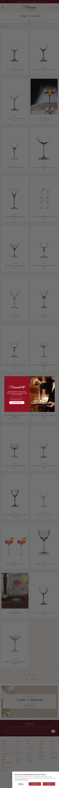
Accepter (35, 783)
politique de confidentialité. (21, 779)
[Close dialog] (53, 378)
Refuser (49, 783)
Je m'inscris (16, 403)
